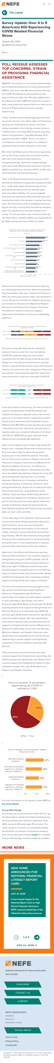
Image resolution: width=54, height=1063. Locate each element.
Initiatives (10, 1016)
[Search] (49, 4)
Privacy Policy (12, 1041)
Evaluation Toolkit (14, 1023)
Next (37, 937)
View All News (25, 945)
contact (34, 835)
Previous (16, 937)
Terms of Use (12, 1037)
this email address (10, 804)
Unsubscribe (11, 1045)
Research (10, 1019)
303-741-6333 (12, 974)
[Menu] (43, 4)
